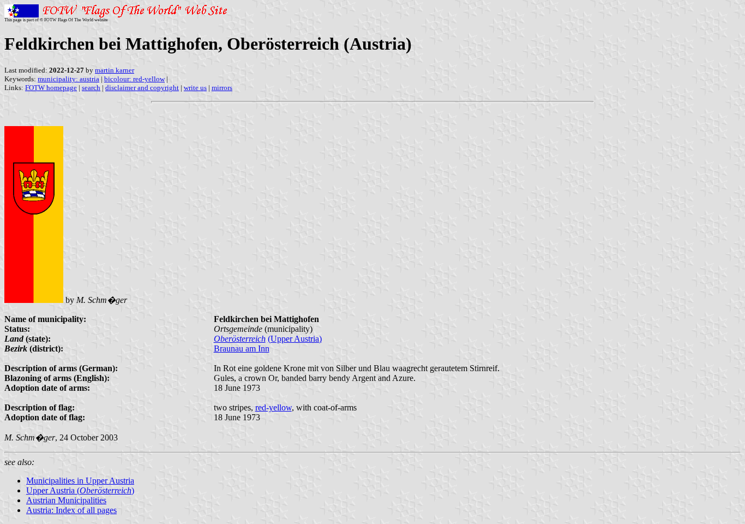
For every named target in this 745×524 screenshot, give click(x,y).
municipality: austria (68, 79)
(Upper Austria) (295, 338)
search (91, 88)
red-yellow (273, 407)
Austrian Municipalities (66, 500)
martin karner (114, 70)
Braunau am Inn (241, 348)
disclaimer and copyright (142, 88)
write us (195, 88)
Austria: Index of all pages (71, 510)
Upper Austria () (80, 490)
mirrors (222, 88)
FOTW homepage (51, 88)
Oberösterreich (240, 338)
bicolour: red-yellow (134, 79)
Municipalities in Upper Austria (80, 480)
